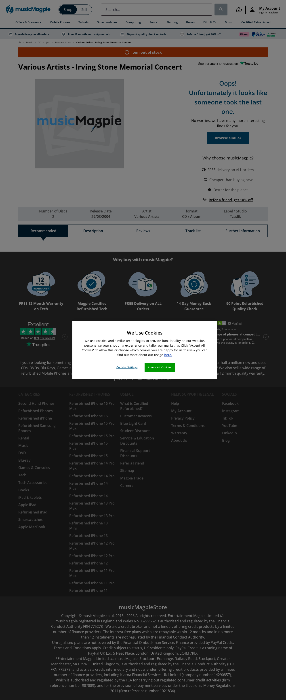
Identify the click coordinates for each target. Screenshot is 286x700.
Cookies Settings (126, 367)
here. (168, 355)
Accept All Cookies (159, 367)
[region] (144, 350)
